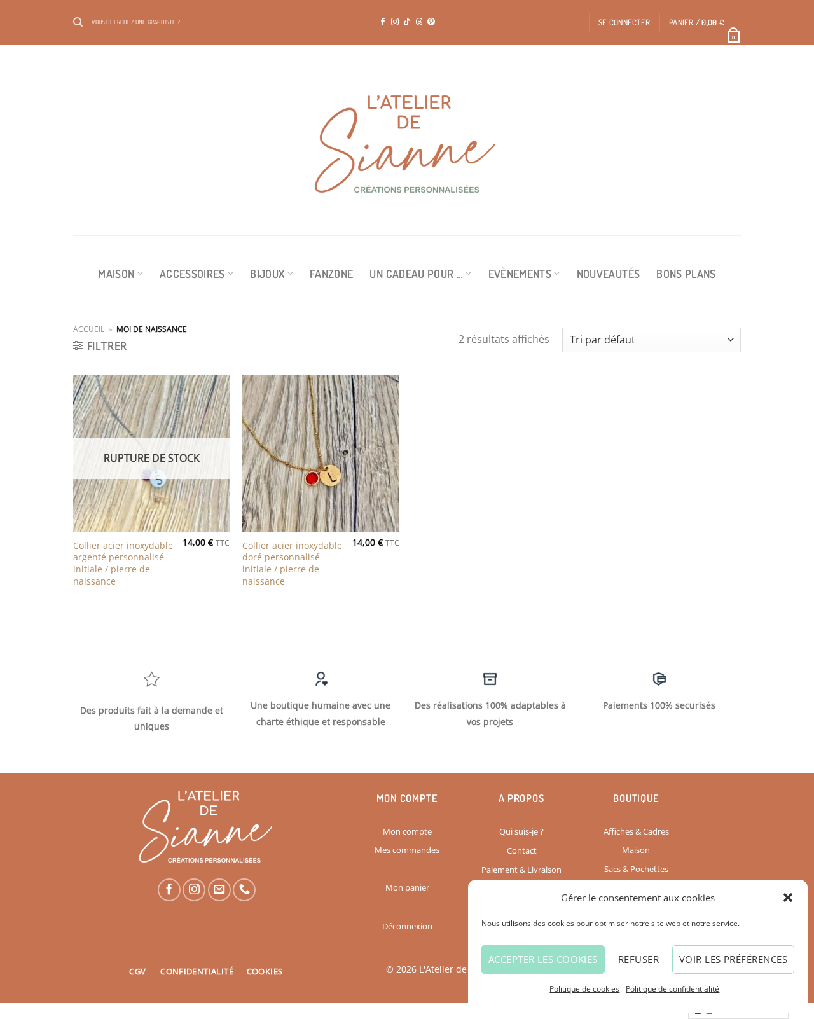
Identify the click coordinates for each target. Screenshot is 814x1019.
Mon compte (407, 831)
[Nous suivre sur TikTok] (407, 22)
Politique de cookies (584, 988)
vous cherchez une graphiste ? (136, 21)
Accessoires (192, 274)
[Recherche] (78, 22)
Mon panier (407, 887)
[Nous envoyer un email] (219, 889)
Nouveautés (608, 274)
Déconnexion (407, 926)
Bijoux (267, 274)
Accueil (88, 329)
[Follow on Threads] (419, 22)
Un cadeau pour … (416, 274)
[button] (788, 897)
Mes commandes (407, 850)
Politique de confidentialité (672, 988)
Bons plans (686, 274)
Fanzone (331, 274)
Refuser (638, 959)
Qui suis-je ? (521, 831)
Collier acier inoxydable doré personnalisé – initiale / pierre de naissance (292, 563)
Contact (522, 850)
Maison (116, 274)
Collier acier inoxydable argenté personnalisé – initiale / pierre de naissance (123, 563)
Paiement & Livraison (521, 869)
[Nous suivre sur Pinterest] (431, 22)
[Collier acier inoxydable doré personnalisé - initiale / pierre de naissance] (320, 453)
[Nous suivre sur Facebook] (383, 22)
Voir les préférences (733, 959)
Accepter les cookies (543, 959)
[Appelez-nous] (244, 889)
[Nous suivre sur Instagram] (395, 22)
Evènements (520, 274)
